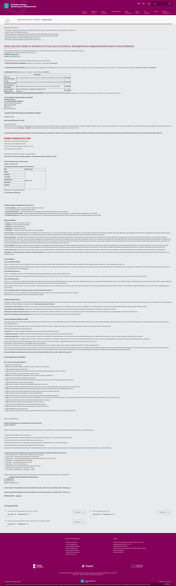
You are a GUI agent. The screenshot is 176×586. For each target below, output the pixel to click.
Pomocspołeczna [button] (84, 12)
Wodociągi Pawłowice (71, 554)
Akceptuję (167, 584)
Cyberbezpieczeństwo (118, 552)
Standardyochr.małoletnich (166, 12)
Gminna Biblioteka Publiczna (73, 546)
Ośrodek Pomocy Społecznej (73, 552)
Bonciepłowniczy (147, 12)
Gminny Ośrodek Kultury (71, 544)
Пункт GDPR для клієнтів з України (137, 548)
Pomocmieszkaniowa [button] (128, 12)
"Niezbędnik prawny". (15, 56)
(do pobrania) (25, 30)
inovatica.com (168, 581)
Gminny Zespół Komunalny (72, 550)
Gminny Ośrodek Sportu (71, 548)
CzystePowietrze (138, 12)
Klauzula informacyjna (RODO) (120, 548)
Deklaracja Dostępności (119, 550)
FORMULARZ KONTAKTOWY (121, 546)
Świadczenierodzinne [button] (94, 12)
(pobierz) (68, 492)
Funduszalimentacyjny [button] (104, 12)
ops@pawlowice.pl (13, 482)
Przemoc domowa (47, 19)
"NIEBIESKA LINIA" (9, 116)
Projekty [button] (156, 11)
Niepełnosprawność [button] (116, 11)
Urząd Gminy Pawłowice (71, 542)
